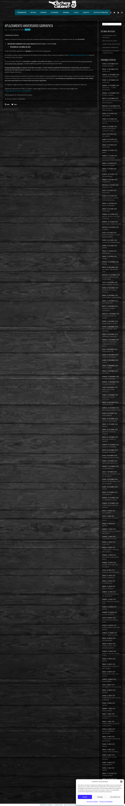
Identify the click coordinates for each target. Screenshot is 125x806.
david (8, 30)
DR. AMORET (106, 136)
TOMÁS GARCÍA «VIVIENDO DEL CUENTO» (110, 551)
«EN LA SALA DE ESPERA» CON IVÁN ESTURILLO (111, 102)
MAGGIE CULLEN (107, 187)
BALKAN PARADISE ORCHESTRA (108, 732)
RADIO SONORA (107, 711)
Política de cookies (92, 801)
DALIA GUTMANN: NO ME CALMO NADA (110, 278)
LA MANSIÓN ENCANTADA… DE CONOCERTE (111, 595)
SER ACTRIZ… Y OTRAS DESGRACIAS (109, 89)
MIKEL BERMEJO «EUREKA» (110, 284)
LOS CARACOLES (107, 303)
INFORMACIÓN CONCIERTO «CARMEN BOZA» (110, 52)
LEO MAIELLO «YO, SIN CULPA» (111, 687)
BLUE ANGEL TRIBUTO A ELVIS (111, 224)
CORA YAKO (105, 544)
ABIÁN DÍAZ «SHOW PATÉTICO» (108, 390)
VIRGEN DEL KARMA (108, 165)
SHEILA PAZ (105, 82)
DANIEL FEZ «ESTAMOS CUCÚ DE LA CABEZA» (111, 475)
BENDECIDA (106, 253)
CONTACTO (86, 12)
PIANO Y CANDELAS (108, 578)
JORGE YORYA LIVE (107, 351)
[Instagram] (122, 12)
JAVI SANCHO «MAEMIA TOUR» (111, 410)
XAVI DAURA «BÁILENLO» (110, 463)
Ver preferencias (115, 797)
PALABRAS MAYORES (108, 378)
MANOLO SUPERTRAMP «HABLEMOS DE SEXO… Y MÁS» (110, 344)
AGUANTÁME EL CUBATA (110, 323)
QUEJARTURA (106, 182)
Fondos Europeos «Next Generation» (109, 36)
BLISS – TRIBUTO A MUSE (110, 635)
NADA (104, 152)
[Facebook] (110, 12)
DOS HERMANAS (107, 176)
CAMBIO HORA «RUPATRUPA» (111, 44)
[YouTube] (118, 12)
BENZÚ (104, 171)
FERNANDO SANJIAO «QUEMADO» (108, 309)
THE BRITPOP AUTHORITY (110, 77)
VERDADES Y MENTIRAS (109, 336)
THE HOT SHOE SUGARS (109, 421)
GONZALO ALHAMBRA (109, 447)
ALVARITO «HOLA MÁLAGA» (110, 572)
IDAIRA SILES (106, 71)
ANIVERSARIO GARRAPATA (110, 47)
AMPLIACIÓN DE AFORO (109, 41)
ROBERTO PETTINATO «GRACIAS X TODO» (109, 130)
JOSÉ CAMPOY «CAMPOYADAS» (111, 297)
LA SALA (76, 12)
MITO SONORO (107, 368)
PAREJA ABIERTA (107, 765)
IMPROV (104, 248)
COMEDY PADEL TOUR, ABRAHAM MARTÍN (109, 647)
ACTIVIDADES (54, 12)
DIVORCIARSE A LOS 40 (109, 539)
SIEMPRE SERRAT (107, 775)
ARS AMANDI (106, 116)
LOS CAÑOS (105, 373)
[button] (121, 781)
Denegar (100, 797)
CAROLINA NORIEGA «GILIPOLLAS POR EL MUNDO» (111, 159)
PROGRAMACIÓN (21, 12)
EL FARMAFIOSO (107, 583)
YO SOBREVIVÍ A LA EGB (109, 500)
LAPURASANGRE (107, 640)
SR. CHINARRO (106, 513)
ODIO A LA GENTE (107, 588)
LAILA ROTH (106, 192)
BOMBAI (104, 692)
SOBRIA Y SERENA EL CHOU (110, 458)
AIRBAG (104, 258)
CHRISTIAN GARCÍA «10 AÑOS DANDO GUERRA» (111, 236)
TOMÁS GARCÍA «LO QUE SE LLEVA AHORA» (110, 725)
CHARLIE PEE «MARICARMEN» (111, 242)
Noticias (27, 30)
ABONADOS (66, 12)
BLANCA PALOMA (107, 66)
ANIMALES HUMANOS (109, 452)
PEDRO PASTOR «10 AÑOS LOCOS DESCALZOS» (110, 199)
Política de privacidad (106, 801)
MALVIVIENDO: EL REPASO (110, 141)
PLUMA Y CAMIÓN (107, 95)
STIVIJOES (105, 229)
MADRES (105, 426)
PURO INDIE (106, 211)
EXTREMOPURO (107, 494)
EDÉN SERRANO (107, 415)
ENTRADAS (43, 12)
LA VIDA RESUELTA (108, 468)
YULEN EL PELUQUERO (109, 357)
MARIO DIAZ (106, 147)
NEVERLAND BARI (107, 404)
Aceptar (85, 797)
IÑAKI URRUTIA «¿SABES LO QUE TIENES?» (110, 667)
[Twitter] (114, 12)
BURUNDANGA (106, 681)
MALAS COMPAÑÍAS (108, 205)
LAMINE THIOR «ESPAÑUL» (110, 752)
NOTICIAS (33, 12)
